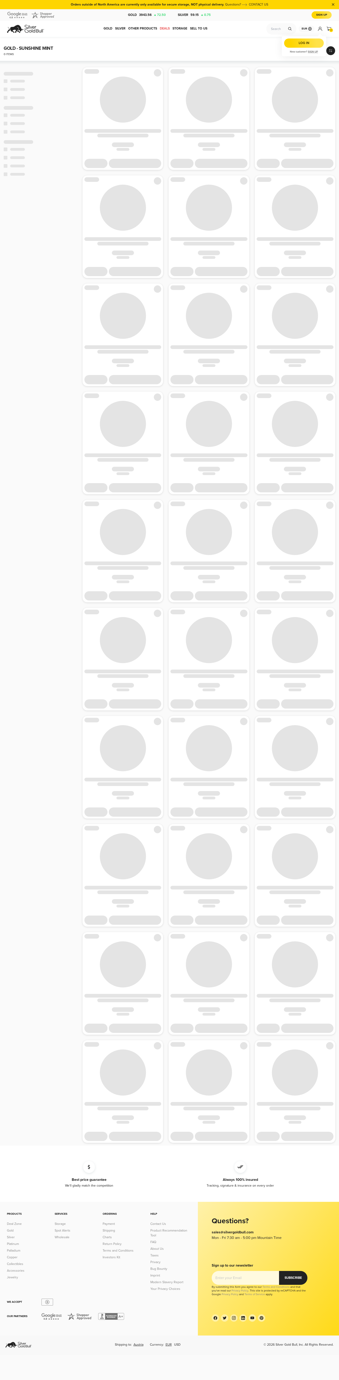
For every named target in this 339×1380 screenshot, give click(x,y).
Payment (109, 1224)
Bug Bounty (158, 1269)
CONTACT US (258, 4)
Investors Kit (111, 1257)
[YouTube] (252, 1318)
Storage (60, 1224)
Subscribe (293, 1278)
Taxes (154, 1255)
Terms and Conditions (118, 1251)
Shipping (109, 1230)
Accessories (15, 1271)
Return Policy (112, 1244)
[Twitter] (224, 1318)
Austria (138, 1345)
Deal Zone (14, 1224)
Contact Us (158, 1224)
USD (177, 1345)
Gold (147, 15)
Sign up (313, 51)
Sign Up (321, 15)
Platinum (13, 1244)
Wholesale (62, 1237)
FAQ (153, 1242)
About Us (157, 1249)
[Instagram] (234, 1318)
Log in (304, 43)
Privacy (155, 1262)
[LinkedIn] (243, 1318)
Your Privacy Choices (165, 1289)
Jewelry (12, 1277)
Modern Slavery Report (166, 1282)
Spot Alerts (62, 1230)
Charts (107, 1237)
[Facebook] (215, 1318)
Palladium (13, 1251)
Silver (194, 15)
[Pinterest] (261, 1318)
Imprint (155, 1275)
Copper (12, 1257)
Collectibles (15, 1264)
